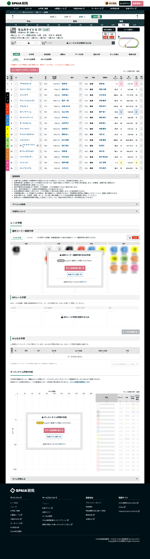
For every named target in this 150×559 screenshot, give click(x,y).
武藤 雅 (64, 151)
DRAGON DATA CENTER (128, 511)
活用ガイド (46, 512)
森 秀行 (101, 146)
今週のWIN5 (77, 8)
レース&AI (14, 503)
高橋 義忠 (102, 129)
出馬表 (16, 54)
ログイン (126, 3)
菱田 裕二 (65, 134)
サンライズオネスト (27, 134)
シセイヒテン (25, 140)
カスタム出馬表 (29, 59)
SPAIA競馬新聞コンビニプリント (54, 520)
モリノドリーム (25, 112)
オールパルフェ (25, 123)
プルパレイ (24, 106)
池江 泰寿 (102, 162)
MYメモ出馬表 (46, 59)
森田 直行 (102, 117)
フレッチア (24, 95)
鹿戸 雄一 (102, 112)
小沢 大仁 (65, 168)
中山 (29, 21)
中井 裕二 (65, 117)
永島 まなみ (66, 106)
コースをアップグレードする (24, 69)
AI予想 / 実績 (43, 8)
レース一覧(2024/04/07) (25, 12)
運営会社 (89, 515)
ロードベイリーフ (26, 117)
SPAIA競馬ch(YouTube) (127, 503)
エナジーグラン (25, 89)
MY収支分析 (114, 8)
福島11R (38, 12)
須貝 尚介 (102, 106)
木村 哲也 (102, 95)
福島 (121, 21)
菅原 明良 (65, 162)
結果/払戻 (132, 54)
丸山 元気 (65, 112)
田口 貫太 (65, 146)
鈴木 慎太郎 (103, 157)
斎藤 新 (64, 84)
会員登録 (136, 3)
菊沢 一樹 (65, 101)
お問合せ (89, 519)
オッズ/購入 (114, 54)
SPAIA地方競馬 (15, 531)
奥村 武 (101, 151)
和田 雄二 (102, 123)
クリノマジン (25, 129)
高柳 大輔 (102, 89)
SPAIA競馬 (121, 541)
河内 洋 (101, 134)
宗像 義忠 (102, 101)
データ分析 (79, 54)
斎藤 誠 (101, 84)
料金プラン (130, 8)
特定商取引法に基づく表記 (95, 511)
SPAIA (121, 507)
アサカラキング (25, 84)
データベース (96, 8)
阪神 (75, 21)
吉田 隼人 (65, 129)
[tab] (15, 59)
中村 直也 (102, 168)
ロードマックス (25, 168)
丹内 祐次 (65, 157)
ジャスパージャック (28, 146)
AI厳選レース (59, 8)
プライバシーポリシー (94, 503)
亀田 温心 (65, 89)
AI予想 (31, 54)
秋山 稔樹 (65, 140)
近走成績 (47, 54)
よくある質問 (47, 516)
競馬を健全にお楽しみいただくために (56, 524)
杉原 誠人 (65, 95)
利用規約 (89, 507)
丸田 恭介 (65, 123)
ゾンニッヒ (24, 162)
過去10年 (96, 54)
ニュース (28, 8)
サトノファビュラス (27, 101)
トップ (16, 8)
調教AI (62, 54)
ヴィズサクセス (28, 151)
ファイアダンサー (26, 157)
